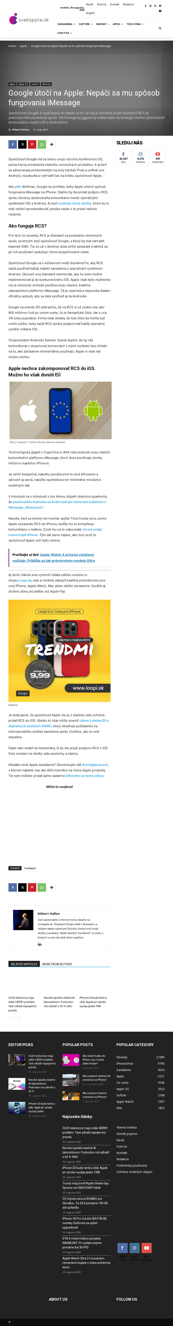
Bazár (120, 1140)
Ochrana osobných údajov (134, 1172)
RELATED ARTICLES (24, 964)
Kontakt (121, 1153)
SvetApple (30, 868)
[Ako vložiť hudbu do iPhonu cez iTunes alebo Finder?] (70, 1060)
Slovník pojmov (126, 1134)
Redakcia (122, 1159)
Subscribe (157, 153)
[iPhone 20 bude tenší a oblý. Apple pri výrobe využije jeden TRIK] (95, 983)
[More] (51, 144)
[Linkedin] (41, 944)
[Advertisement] (59, 825)
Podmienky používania (131, 1165)
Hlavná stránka (126, 1127)
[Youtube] (160, 11)
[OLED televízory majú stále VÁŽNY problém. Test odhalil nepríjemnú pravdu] (23, 983)
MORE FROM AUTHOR (57, 964)
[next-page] (17, 1019)
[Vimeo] (160, 6)
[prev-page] (11, 1019)
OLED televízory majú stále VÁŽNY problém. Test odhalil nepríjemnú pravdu (85, 1132)
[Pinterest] (32, 144)
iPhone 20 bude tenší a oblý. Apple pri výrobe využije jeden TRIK (93, 1002)
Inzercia (121, 1146)
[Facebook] (145, 6)
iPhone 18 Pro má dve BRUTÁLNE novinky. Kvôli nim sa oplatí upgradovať (84, 1223)
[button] (160, 28)
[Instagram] (150, 6)
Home (12, 46)
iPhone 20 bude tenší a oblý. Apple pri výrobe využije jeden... (41, 1107)
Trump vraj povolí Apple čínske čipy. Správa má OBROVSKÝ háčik (85, 1185)
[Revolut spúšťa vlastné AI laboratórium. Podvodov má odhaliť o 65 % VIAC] (59, 983)
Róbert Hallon (21, 129)
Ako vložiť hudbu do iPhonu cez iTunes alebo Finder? (93, 1059)
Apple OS (23, 84)
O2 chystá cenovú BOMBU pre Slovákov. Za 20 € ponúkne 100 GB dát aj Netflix (85, 1203)
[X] (155, 6)
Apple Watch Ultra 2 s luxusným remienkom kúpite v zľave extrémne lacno (86, 1263)
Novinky (46, 84)
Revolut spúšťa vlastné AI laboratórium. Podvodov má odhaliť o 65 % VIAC (59, 1002)
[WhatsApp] (42, 144)
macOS (35, 84)
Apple (23, 46)
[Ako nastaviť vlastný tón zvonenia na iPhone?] (70, 1080)
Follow (141, 153)
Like (123, 153)
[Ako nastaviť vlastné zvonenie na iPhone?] (70, 1095)
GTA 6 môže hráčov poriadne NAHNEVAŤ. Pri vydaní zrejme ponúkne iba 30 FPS (82, 1243)
